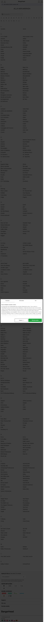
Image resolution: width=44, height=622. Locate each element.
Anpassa (20, 320)
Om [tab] (35, 300)
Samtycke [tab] (7, 300)
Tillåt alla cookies (35, 320)
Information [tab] (21, 300)
